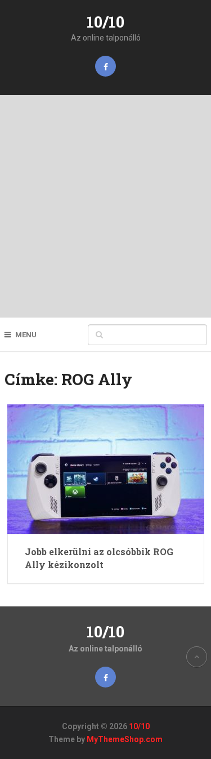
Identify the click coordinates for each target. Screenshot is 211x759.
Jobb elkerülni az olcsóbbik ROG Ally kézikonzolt (99, 558)
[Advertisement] (105, 206)
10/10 (105, 21)
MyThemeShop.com (125, 739)
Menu (26, 335)
